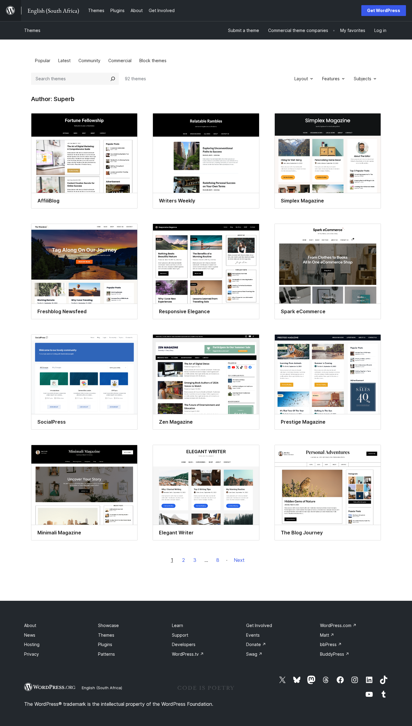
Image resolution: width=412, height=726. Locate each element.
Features (331, 78)
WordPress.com (338, 625)
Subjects (362, 78)
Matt (327, 635)
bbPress (331, 644)
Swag (254, 654)
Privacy (31, 654)
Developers (183, 644)
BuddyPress (334, 654)
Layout (301, 78)
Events (253, 635)
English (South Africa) (102, 687)
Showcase (108, 625)
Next (239, 560)
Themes (32, 30)
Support (180, 635)
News (29, 635)
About (30, 625)
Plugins (105, 644)
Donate (256, 644)
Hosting (32, 644)
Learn (177, 625)
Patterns (106, 654)
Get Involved (259, 625)
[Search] (113, 79)
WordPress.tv (188, 654)
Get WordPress (383, 10)
